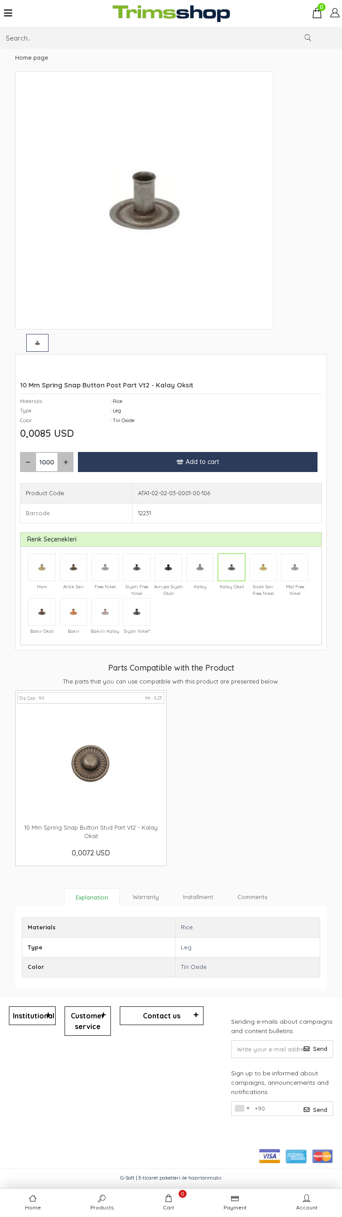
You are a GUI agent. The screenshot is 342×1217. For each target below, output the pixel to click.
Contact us (161, 1015)
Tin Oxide (194, 966)
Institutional (33, 1015)
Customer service (88, 1021)
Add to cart (202, 462)
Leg (186, 947)
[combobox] (242, 1109)
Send (320, 1048)
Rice (187, 927)
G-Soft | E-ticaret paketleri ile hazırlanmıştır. (171, 1178)
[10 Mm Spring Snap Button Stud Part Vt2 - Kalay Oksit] (90, 762)
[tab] (92, 897)
